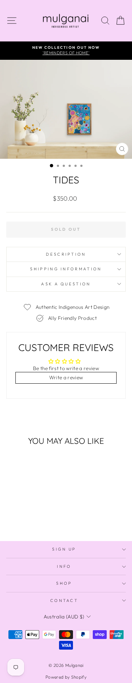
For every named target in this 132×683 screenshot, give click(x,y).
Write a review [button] (66, 377)
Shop (64, 583)
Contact (64, 600)
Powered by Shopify (66, 677)
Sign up (64, 549)
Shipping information (66, 268)
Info (64, 566)
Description (66, 254)
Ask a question (66, 283)
